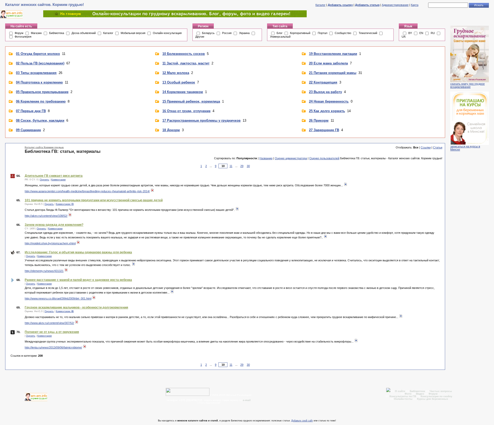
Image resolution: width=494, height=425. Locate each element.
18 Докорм (171, 130)
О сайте (400, 391)
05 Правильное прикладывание (42, 92)
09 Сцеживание (28, 130)
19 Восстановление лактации (333, 54)
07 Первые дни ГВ (31, 111)
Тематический (368, 33)
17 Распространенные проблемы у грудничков (201, 120)
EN (421, 33)
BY (410, 33)
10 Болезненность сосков (183, 54)
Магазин (36, 33)
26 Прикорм (319, 120)
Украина (244, 33)
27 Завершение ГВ (324, 130)
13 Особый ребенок (178, 82)
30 (248, 166)
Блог (280, 33)
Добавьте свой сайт (302, 420)
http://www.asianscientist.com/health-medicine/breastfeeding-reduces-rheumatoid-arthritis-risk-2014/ (87, 191)
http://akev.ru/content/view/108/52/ (46, 215)
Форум (19, 33)
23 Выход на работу (325, 92)
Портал (322, 33)
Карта (414, 4)
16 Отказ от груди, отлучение (186, 111)
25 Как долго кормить (327, 111)
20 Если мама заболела (328, 63)
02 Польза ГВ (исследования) (40, 63)
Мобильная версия (133, 33)
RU (433, 33)
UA (403, 36)
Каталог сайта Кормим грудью (44, 147)
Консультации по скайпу (436, 396)
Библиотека (56, 33)
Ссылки (426, 147)
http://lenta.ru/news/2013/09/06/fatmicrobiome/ (53, 347)
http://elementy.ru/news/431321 (44, 270)
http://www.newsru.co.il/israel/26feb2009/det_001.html (58, 298)
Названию (265, 158)
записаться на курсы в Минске (465, 148)
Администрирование (395, 4)
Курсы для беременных (432, 398)
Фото (408, 393)
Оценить (44, 179)
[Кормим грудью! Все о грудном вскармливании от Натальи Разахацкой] (175, 16)
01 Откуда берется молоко (38, 54)
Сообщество (343, 33)
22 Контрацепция (323, 82)
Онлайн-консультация (167, 33)
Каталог (320, 4)
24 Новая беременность (329, 101)
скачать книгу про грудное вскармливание (467, 85)
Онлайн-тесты (403, 398)
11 (231, 166)
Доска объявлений (84, 33)
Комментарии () (65, 204)
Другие (199, 36)
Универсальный (280, 36)
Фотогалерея (23, 36)
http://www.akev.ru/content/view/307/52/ (49, 322)
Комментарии (58, 179)
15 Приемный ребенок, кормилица (191, 101)
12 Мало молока (175, 73)
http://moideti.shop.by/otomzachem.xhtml (50, 243)
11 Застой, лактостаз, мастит (185, 63)
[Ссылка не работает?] (152, 191)
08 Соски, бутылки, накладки (40, 120)
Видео (420, 393)
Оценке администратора (291, 158)
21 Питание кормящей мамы (332, 73)
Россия (227, 33)
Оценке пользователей (324, 158)
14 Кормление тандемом (182, 92)
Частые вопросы (441, 391)
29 (241, 166)
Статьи (437, 147)
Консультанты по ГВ (403, 396)
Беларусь (208, 33)
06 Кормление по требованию (41, 101)
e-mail (247, 400)
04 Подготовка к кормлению (39, 82)
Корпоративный (300, 33)
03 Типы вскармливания (36, 73)
